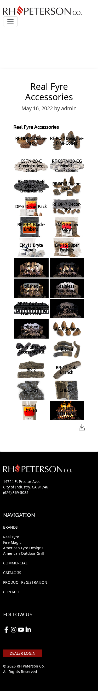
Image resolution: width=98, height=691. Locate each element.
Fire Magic (12, 542)
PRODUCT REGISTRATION (25, 582)
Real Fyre (11, 536)
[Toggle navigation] (10, 21)
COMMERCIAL (15, 562)
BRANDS (10, 527)
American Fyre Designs (23, 547)
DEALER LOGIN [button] (23, 653)
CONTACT (11, 591)
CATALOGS (12, 572)
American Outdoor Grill (23, 553)
